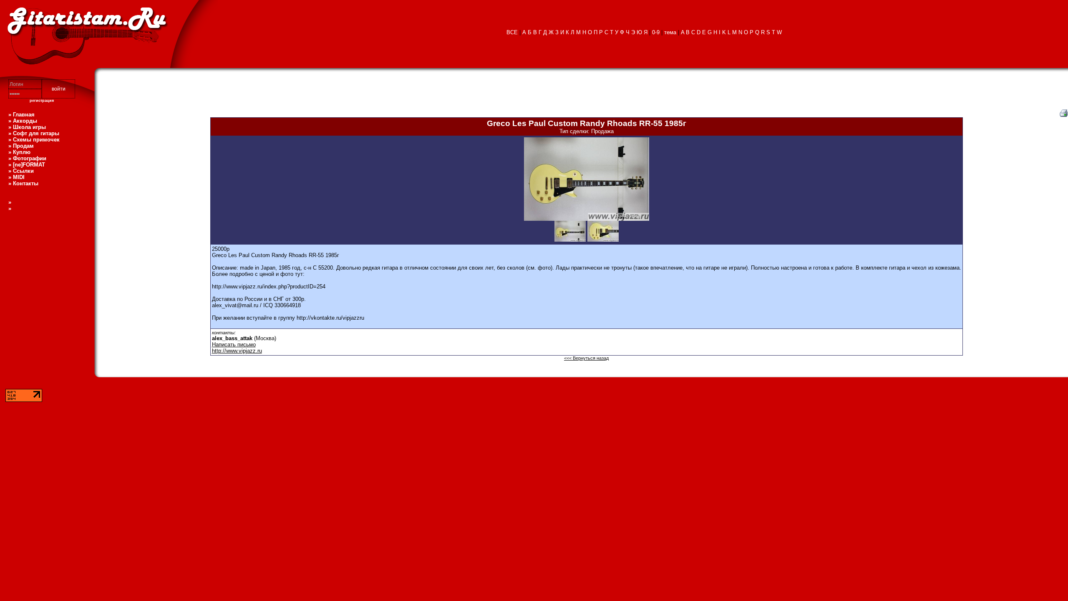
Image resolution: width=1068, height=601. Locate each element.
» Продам (21, 146)
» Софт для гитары (33, 133)
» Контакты (23, 183)
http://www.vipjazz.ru (237, 351)
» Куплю (19, 152)
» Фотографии (27, 158)
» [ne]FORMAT (26, 165)
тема (670, 32)
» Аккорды (22, 121)
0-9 (656, 32)
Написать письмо (234, 344)
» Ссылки (21, 171)
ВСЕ (512, 32)
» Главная (21, 114)
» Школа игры (27, 127)
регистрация (42, 100)
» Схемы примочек (34, 139)
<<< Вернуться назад (586, 358)
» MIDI (16, 177)
